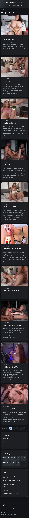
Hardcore (8, 5)
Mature (11, 465)
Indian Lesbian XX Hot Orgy (10, 493)
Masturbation (11, 460)
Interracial (5, 465)
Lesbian (17, 465)
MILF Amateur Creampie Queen (11, 476)
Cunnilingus (6, 462)
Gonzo (17, 460)
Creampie (13, 462)
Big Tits (23, 457)
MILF (4, 460)
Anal (22, 5)
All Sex (18, 5)
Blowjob (13, 5)
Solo (19, 457)
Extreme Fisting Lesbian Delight (11, 480)
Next (22, 428)
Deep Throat (6, 457)
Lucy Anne (10, 2)
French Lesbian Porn (8, 484)
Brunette (13, 457)
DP (18, 462)
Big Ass (23, 460)
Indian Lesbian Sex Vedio (9, 489)
